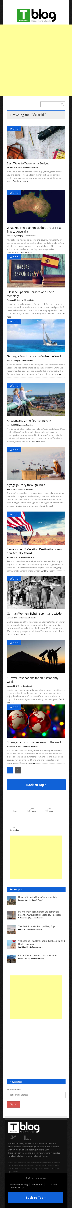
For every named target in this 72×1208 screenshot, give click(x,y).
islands (57, 1162)
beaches (21, 1162)
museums (49, 1165)
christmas (35, 1162)
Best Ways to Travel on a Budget (28, 163)
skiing (52, 1168)
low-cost (19, 1165)
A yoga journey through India (26, 485)
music (57, 1165)
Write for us (37, 1184)
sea (47, 1168)
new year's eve (21, 1168)
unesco (15, 1171)
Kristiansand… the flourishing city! (29, 421)
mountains (40, 1165)
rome (43, 1168)
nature (11, 1168)
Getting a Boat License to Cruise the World (35, 356)
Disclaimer (51, 1184)
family (43, 1162)
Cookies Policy (17, 1187)
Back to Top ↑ (36, 785)
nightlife (32, 1168)
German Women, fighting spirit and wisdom (35, 613)
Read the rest (19, 181)
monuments (28, 1165)
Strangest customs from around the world (35, 742)
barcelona (12, 1162)
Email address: (14, 1089)
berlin (28, 1162)
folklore (49, 1162)
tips (9, 1171)
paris (38, 1168)
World (14, 128)
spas (58, 1168)
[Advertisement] (36, 60)
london (11, 1165)
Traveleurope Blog (19, 1184)
